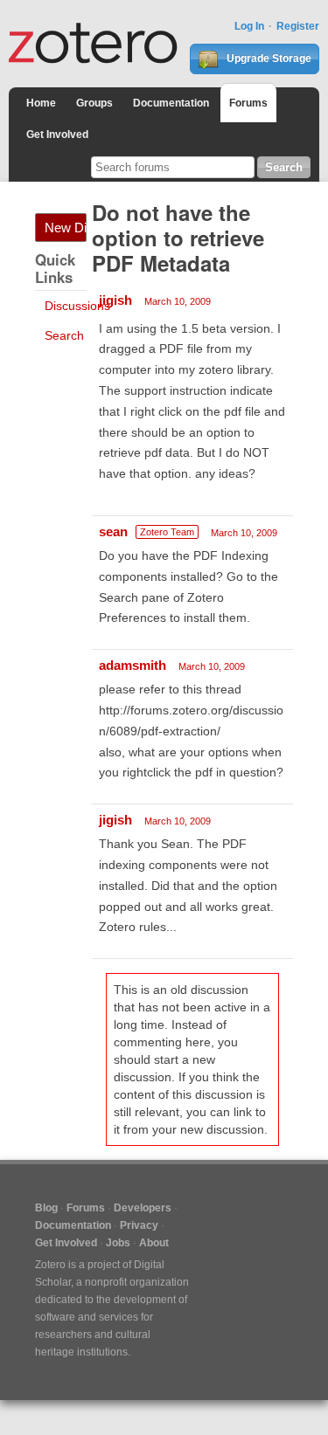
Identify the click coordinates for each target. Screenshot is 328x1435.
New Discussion (66, 227)
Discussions (77, 306)
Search (64, 335)
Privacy (139, 1225)
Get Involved (57, 134)
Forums (248, 103)
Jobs (118, 1243)
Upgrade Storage (267, 58)
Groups (94, 103)
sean (113, 531)
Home (41, 103)
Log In (249, 26)
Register (297, 26)
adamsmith (132, 665)
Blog (46, 1208)
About (154, 1243)
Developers (142, 1208)
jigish (115, 300)
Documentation (171, 103)
